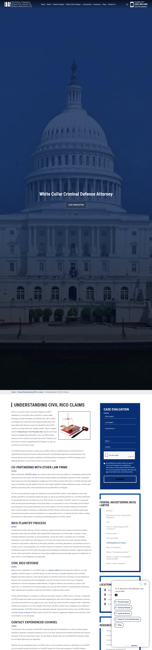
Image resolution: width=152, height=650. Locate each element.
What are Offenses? (113, 547)
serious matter (53, 570)
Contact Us (111, 4)
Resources (97, 4)
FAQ (107, 522)
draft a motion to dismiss (22, 612)
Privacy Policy (128, 472)
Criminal (109, 511)
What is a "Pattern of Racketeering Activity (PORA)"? (118, 558)
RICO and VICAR (112, 538)
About (49, 4)
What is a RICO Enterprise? (116, 563)
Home (43, 4)
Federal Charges (58, 4)
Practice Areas (111, 534)
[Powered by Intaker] (134, 645)
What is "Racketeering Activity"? (117, 552)
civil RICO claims (31, 474)
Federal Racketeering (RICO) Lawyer (30, 392)
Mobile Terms (117, 472)
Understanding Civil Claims (116, 543)
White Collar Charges (73, 4)
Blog (104, 4)
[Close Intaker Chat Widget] (145, 584)
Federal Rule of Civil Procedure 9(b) (30, 432)
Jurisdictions (87, 4)
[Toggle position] (140, 584)
